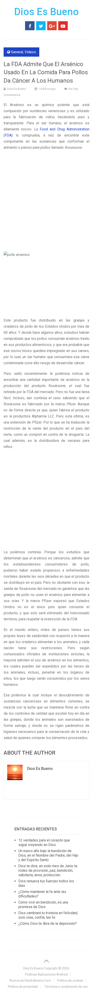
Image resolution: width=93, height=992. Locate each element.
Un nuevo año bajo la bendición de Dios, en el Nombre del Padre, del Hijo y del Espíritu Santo (48, 855)
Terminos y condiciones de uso (66, 986)
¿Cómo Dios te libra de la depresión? (47, 923)
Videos (30, 52)
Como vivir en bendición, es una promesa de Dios (43, 904)
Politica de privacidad (23, 986)
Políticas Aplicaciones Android (46, 974)
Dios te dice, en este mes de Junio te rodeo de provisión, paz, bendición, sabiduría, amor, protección (47, 870)
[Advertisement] (46, 201)
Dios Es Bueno (46, 12)
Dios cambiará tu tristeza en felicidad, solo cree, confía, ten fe (48, 915)
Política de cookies (70, 980)
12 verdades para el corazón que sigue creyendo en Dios (44, 842)
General (17, 52)
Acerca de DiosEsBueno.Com (30, 980)
